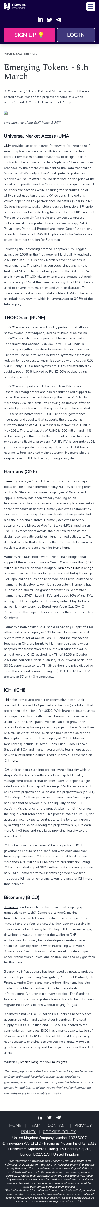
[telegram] (58, 1117)
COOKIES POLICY (59, 1132)
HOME (15, 1125)
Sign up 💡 (29, 35)
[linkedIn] (40, 1117)
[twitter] (49, 1117)
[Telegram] (58, 19)
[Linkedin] (40, 19)
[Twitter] (49, 19)
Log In (76, 35)
